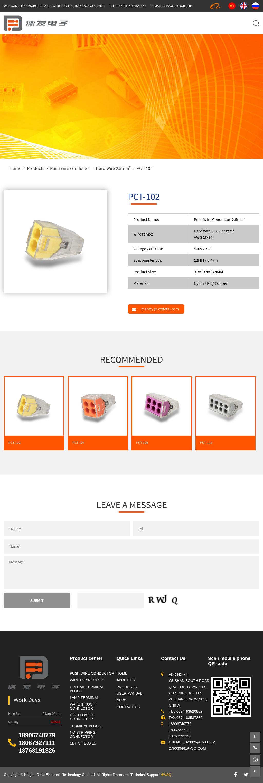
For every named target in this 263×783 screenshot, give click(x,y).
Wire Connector (86, 680)
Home (15, 168)
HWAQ (166, 774)
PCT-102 (14, 442)
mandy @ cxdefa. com (160, 308)
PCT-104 (78, 442)
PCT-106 (142, 442)
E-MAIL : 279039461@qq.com (172, 6)
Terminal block (85, 726)
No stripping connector (83, 734)
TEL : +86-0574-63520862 (127, 6)
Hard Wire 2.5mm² (113, 168)
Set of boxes (83, 743)
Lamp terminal (84, 698)
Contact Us (128, 707)
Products (35, 168)
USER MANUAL (129, 693)
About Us (126, 680)
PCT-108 (206, 442)
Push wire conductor (70, 168)
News (122, 700)
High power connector (81, 717)
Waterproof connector (82, 706)
